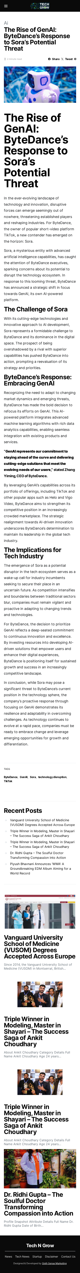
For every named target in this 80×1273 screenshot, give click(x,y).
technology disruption (52, 777)
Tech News (22, 1256)
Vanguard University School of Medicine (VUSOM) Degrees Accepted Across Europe (42, 822)
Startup (37, 1256)
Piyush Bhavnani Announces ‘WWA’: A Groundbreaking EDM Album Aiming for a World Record (40, 868)
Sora (33, 777)
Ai (6, 23)
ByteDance (10, 777)
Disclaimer (51, 1256)
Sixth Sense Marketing (54, 1263)
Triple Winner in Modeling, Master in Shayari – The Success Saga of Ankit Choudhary (42, 833)
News (8, 1256)
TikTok (8, 781)
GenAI (24, 777)
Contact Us (68, 1256)
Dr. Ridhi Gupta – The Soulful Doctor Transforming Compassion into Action (38, 855)
